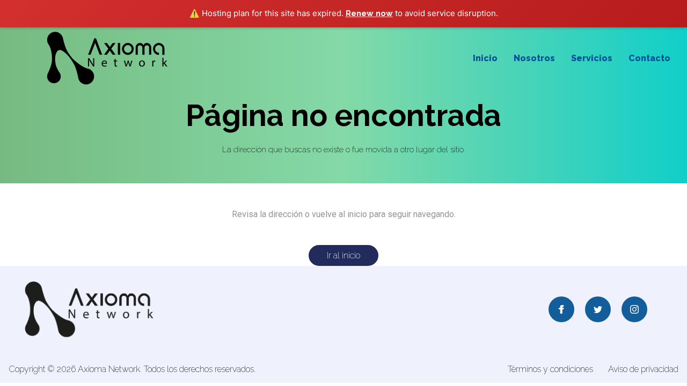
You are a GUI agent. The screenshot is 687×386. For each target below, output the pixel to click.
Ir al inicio (343, 255)
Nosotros (534, 58)
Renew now (369, 13)
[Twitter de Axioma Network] (598, 310)
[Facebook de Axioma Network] (561, 310)
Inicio (485, 58)
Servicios (591, 58)
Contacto (649, 58)
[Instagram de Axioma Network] (634, 310)
